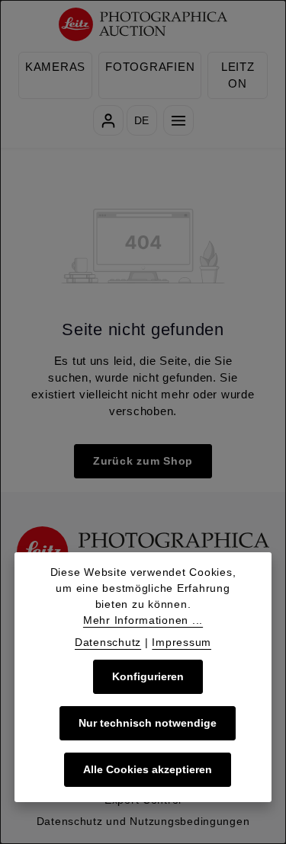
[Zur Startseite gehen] (143, 25)
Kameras (55, 67)
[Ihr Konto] (108, 120)
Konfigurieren (148, 676)
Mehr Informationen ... (143, 620)
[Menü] (178, 120)
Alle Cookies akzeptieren (147, 769)
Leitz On (238, 75)
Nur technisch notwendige (148, 723)
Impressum (181, 642)
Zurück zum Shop (143, 461)
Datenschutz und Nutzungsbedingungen (143, 821)
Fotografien (149, 67)
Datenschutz (108, 642)
